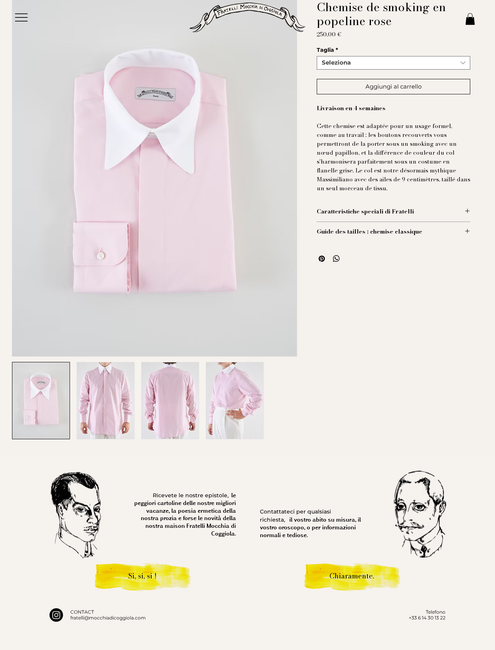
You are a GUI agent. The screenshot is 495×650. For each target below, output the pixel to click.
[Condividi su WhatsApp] (336, 258)
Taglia (327, 50)
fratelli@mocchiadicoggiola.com (108, 618)
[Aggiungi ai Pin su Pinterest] (321, 258)
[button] (470, 19)
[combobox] (393, 63)
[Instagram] (56, 615)
